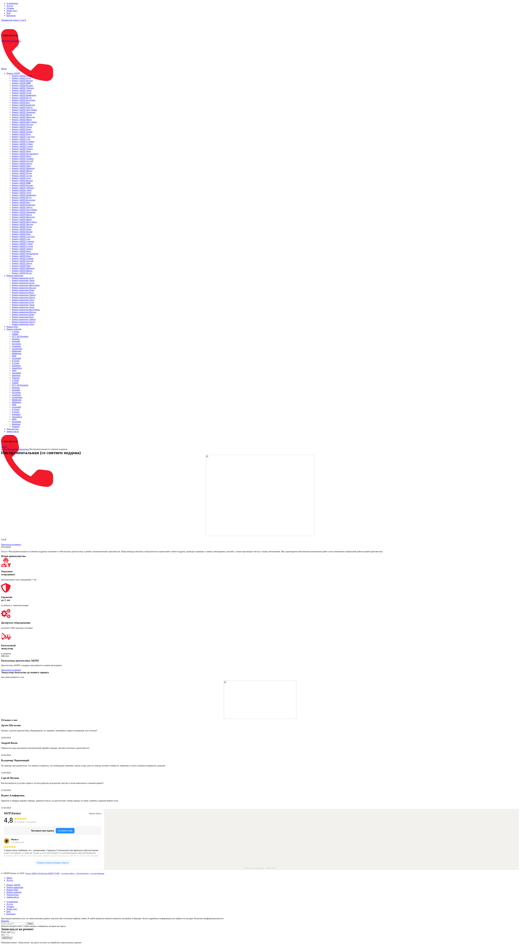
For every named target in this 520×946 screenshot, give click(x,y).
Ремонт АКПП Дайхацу (23, 88)
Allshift (15, 334)
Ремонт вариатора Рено (23, 292)
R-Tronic (16, 361)
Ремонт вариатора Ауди (23, 278)
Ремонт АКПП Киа (21, 102)
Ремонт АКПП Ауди (21, 78)
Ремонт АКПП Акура (22, 76)
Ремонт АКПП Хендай (22, 161)
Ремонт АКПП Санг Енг (23, 136)
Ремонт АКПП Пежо (21, 129)
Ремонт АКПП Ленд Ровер (24, 110)
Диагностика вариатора (18, 449)
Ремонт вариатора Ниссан (24, 288)
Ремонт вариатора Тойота (24, 295)
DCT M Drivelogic (20, 336)
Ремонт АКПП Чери (21, 166)
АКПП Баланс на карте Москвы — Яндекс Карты (260, 868)
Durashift (16, 341)
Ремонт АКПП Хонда (22, 163)
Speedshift (16, 373)
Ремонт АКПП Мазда (22, 115)
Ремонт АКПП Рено (21, 134)
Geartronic (16, 346)
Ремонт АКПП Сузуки (22, 146)
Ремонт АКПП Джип (22, 90)
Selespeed (16, 366)
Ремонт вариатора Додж (23, 283)
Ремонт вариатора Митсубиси (26, 285)
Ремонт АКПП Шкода (22, 171)
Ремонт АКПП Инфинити (24, 95)
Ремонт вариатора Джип (23, 280)
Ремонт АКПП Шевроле (23, 168)
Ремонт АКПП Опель (22, 127)
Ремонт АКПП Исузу (22, 98)
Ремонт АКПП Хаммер (22, 158)
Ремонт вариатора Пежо (23, 290)
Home (4, 449)
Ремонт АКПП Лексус (22, 107)
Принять (5, 921)
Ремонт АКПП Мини (22, 119)
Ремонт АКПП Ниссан (22, 124)
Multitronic (16, 353)
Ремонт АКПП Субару (22, 144)
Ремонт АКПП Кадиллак (23, 100)
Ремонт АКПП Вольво (22, 85)
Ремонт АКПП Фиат (21, 151)
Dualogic (16, 339)
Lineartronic (17, 348)
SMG (14, 370)
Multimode (16, 351)
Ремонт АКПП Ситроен (23, 141)
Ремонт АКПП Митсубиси (24, 122)
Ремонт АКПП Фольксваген (25, 154)
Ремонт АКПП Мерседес (23, 117)
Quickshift (16, 358)
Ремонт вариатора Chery (23, 300)
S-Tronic (15, 363)
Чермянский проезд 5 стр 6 (13, 20)
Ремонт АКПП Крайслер (23, 105)
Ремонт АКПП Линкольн (23, 112)
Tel (2, 935)
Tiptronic (16, 378)
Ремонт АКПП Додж (21, 93)
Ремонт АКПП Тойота (22, 149)
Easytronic (16, 344)
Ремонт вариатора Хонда (23, 297)
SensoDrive (17, 368)
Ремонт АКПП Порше (22, 132)
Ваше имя (6, 932)
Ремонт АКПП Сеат (21, 139)
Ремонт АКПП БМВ (21, 83)
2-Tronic (15, 331)
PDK (14, 356)
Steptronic (16, 375)
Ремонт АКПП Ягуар (22, 173)
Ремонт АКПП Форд (21, 156)
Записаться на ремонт (11, 41)
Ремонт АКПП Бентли (22, 80)
